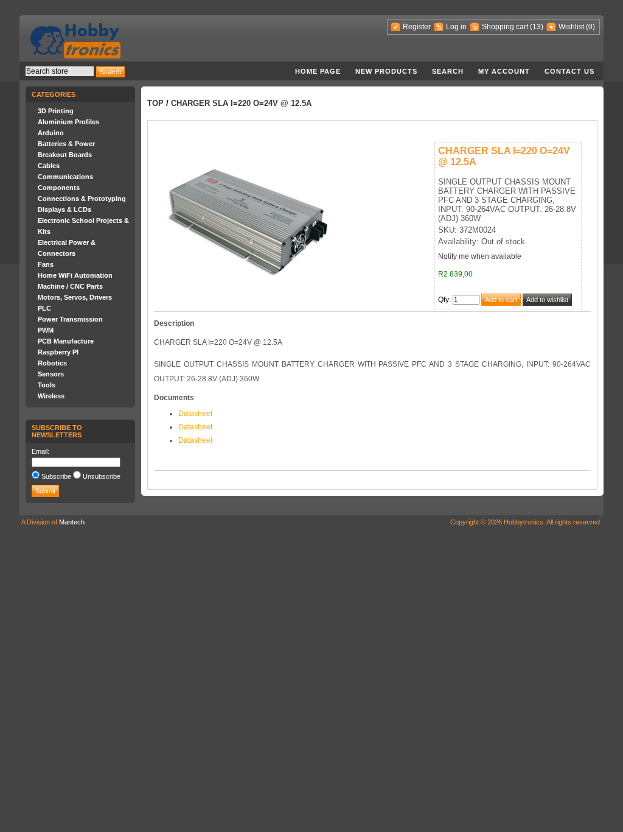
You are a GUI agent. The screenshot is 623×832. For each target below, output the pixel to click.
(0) (590, 27)
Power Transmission (70, 319)
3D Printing (56, 111)
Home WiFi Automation (75, 275)
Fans (46, 264)
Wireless (51, 396)
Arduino (51, 132)
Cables (49, 165)
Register (417, 27)
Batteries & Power (66, 143)
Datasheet (195, 413)
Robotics (52, 363)
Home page (318, 71)
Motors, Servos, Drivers (75, 297)
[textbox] (60, 71)
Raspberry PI (58, 352)
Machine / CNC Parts (70, 286)
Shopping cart (505, 27)
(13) (536, 27)
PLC (44, 308)
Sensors (51, 374)
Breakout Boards (65, 154)
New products (386, 71)
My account (504, 71)
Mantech (72, 522)
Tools (46, 385)
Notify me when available (479, 256)
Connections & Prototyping (82, 198)
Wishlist (571, 27)
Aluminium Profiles (68, 121)
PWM (46, 330)
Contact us (569, 71)
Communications (65, 176)
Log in (456, 27)
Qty (443, 299)
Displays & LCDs (64, 209)
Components (59, 187)
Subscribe (56, 476)
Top (155, 103)
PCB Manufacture (66, 341)
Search (448, 71)
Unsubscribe (101, 476)
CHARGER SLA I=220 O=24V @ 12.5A (241, 103)
